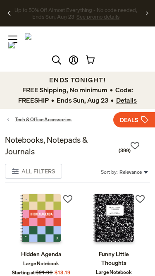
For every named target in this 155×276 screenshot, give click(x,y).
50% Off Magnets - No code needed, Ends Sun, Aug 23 (76, 9)
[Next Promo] (147, 13)
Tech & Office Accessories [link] (43, 119)
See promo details (76, 20)
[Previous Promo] (9, 13)
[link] (41, 219)
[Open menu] (12, 39)
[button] (73, 60)
